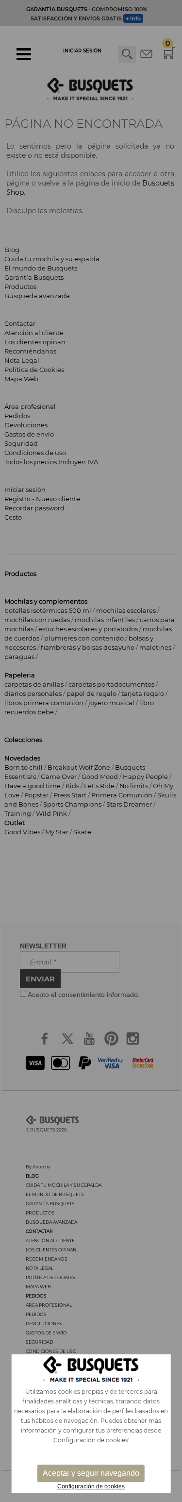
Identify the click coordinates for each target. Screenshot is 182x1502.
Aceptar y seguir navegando (91, 1473)
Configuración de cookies (91, 1486)
